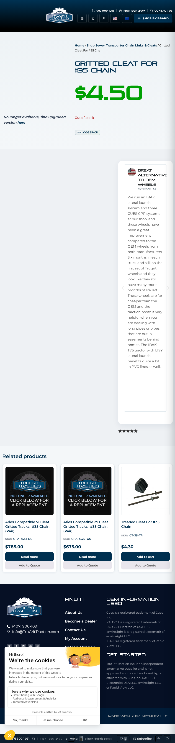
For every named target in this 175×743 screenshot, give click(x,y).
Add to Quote (29, 565)
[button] (123, 288)
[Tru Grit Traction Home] (59, 16)
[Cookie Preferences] (158, 738)
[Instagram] (37, 646)
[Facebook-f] (16, 646)
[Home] (82, 18)
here (21, 122)
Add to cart (145, 557)
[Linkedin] (23, 646)
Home (79, 45)
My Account (76, 638)
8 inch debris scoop (90, 738)
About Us (73, 612)
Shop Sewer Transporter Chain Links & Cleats (122, 45)
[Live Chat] (167, 738)
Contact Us (75, 630)
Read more (29, 557)
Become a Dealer (81, 621)
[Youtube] (30, 646)
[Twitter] (9, 646)
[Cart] (93, 18)
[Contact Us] (33, 738)
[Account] (103, 18)
